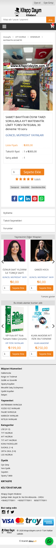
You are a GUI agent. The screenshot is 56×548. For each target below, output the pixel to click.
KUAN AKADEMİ (41, 343)
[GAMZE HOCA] (41, 241)
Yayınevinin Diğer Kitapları (28, 236)
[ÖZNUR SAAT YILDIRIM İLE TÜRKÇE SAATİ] (14, 241)
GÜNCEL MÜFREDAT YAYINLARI (16, 277)
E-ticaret (23, 540)
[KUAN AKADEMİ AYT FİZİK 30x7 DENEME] (41, 307)
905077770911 (40, 500)
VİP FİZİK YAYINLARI (14, 343)
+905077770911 (25, 500)
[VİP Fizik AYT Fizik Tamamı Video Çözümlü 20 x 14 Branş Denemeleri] (14, 307)
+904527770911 (8, 500)
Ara (50, 20)
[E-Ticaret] (33, 540)
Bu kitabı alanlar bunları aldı (28, 302)
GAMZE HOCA (42, 269)
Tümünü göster (48, 296)
